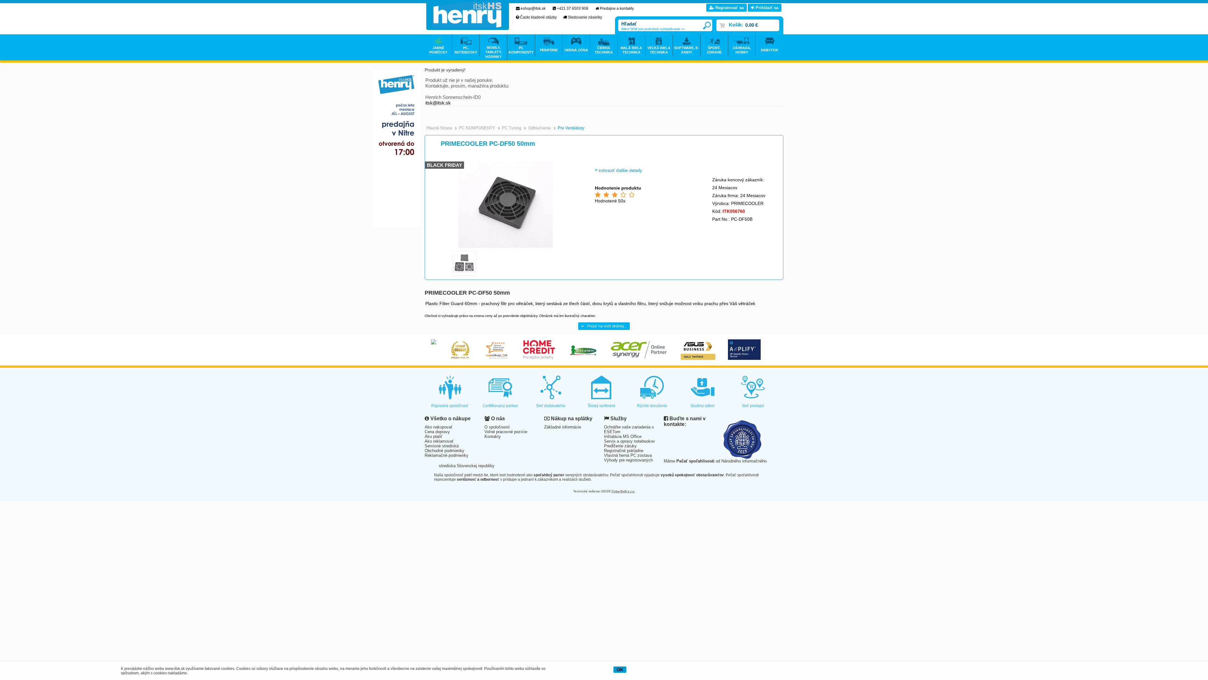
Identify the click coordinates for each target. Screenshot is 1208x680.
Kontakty (492, 436)
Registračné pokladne (623, 450)
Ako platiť (433, 436)
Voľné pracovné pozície (505, 431)
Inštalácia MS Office (622, 436)
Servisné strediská (442, 446)
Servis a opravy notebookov (629, 441)
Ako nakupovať (438, 427)
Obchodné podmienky (444, 450)
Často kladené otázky (538, 17)
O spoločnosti (497, 427)
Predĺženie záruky (620, 446)
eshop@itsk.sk (533, 8)
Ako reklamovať (439, 441)
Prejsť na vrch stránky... (607, 326)
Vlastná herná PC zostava (628, 455)
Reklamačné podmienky (446, 455)
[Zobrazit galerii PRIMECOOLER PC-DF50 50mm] (505, 246)
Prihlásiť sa (766, 7)
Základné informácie (562, 427)
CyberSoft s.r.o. (623, 491)
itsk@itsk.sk (438, 102)
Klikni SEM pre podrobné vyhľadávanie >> (653, 29)
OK (620, 669)
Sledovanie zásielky (585, 17)
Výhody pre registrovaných (628, 460)
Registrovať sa (729, 7)
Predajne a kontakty (617, 8)
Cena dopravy (437, 431)
